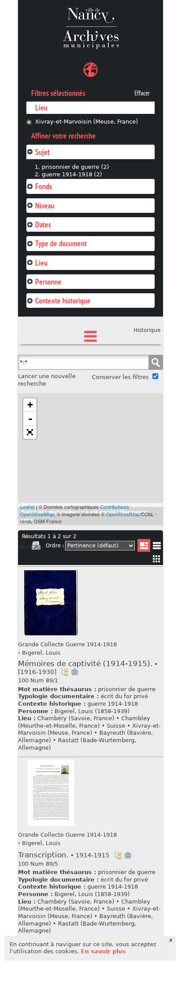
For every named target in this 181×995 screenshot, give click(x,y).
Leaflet (27, 506)
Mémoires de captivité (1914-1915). (88, 667)
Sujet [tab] (42, 152)
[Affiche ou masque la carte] (90, 71)
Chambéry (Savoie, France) (75, 718)
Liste (144, 545)
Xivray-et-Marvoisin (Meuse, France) (86, 121)
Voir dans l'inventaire (65, 672)
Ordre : (55, 546)
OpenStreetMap (123, 514)
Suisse (116, 725)
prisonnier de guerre (127, 689)
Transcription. (63, 855)
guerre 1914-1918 (112, 703)
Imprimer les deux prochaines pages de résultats (36, 547)
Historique (147, 330)
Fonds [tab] (43, 186)
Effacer (142, 93)
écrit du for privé (124, 696)
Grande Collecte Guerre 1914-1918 (67, 644)
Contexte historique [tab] (62, 300)
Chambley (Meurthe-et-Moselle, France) (84, 722)
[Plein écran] (29, 432)
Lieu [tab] (41, 263)
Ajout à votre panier (75, 672)
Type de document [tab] (61, 243)
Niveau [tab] (44, 205)
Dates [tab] (43, 224)
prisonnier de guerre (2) (75, 167)
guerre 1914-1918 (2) (72, 174)
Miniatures (156, 558)
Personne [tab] (48, 282)
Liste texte (156, 547)
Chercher (155, 362)
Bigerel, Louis (41, 652)
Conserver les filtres (120, 377)
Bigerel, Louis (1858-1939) (92, 711)
